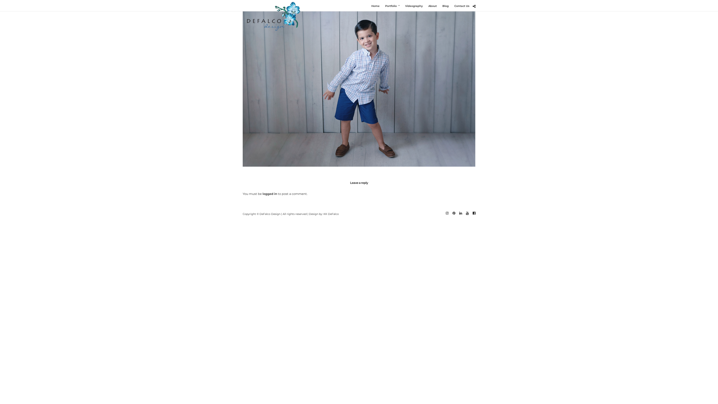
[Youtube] (467, 213)
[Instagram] (447, 213)
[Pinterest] (453, 213)
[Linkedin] (460, 213)
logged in (270, 194)
